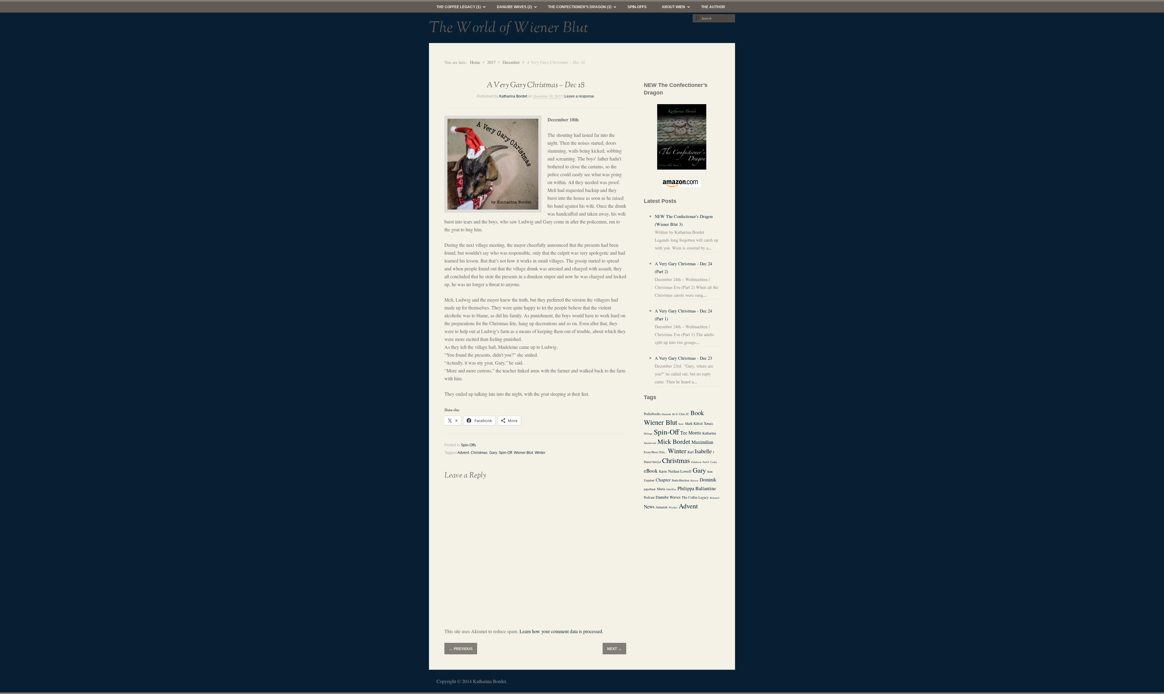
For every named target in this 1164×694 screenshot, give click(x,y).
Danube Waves (668, 497)
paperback (650, 489)
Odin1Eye (671, 489)
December (511, 62)
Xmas (708, 423)
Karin (663, 471)
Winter (540, 453)
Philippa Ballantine (696, 488)
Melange (648, 433)
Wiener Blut (523, 453)
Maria (661, 489)
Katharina (709, 433)
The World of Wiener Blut (508, 27)
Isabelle (703, 451)
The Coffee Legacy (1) (455, 8)
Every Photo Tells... (655, 452)
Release (694, 480)
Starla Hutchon (680, 480)
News (649, 506)
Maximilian (702, 442)
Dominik (708, 479)
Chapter (663, 480)
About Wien (669, 8)
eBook (651, 470)
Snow (681, 423)
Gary (493, 453)
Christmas (479, 453)
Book (697, 412)
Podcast (649, 497)
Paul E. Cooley (710, 462)
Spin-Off (505, 453)
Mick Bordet (673, 441)
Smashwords (650, 442)
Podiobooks (652, 413)
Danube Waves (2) (510, 8)
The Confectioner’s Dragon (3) (575, 8)
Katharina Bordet (513, 96)
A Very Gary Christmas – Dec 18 (535, 85)
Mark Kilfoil (694, 423)
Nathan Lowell (679, 471)
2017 (491, 62)
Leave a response (579, 96)
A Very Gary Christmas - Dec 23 (683, 358)
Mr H (674, 414)
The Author (713, 7)
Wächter (673, 507)
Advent (463, 453)
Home (475, 62)
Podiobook (696, 462)
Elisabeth (666, 414)
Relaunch (714, 497)
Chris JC (684, 414)
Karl (690, 452)
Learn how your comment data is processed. (561, 631)
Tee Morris (690, 432)
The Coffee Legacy (695, 497)
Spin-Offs (637, 7)
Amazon (661, 507)
